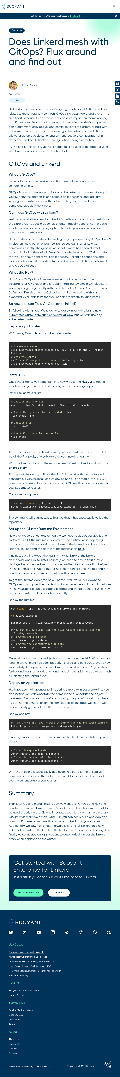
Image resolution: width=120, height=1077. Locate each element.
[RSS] (117, 102)
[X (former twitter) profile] (25, 933)
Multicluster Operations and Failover (28, 957)
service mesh (46, 113)
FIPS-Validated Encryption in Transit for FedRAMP (35, 971)
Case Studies (16, 1015)
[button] (114, 6)
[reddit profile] (67, 933)
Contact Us (15, 1049)
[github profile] (95, 933)
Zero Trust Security (18, 976)
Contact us (59, 893)
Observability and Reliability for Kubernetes (31, 961)
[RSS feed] (102, 1066)
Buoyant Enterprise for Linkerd (24, 991)
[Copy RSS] (109, 933)
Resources (14, 1020)
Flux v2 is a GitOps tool (24, 279)
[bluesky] (117, 83)
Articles (12, 1024)
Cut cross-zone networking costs (26, 952)
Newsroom (14, 1044)
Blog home (17, 30)
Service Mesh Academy (21, 1010)
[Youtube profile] (39, 933)
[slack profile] (81, 933)
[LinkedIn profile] (52, 933)
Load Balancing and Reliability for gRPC (30, 966)
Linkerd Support (17, 995)
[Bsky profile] (11, 933)
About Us (14, 1039)
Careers (13, 1053)
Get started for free (28, 893)
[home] (13, 6)
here (47, 205)
